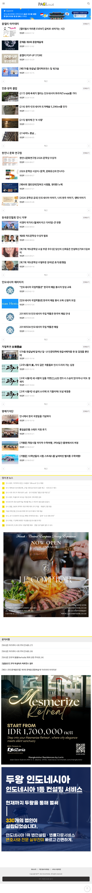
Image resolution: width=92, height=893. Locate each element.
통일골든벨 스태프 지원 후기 (33, 430)
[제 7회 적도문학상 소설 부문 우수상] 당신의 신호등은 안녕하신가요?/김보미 (55, 251)
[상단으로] (87, 889)
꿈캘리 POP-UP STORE (31, 55)
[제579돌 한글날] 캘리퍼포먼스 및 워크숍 (39, 69)
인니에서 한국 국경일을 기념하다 (35, 416)
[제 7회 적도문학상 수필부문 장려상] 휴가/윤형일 (43, 262)
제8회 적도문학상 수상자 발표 (34, 236)
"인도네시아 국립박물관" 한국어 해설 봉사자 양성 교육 (45, 287)
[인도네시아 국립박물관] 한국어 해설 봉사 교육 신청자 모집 (47, 300)
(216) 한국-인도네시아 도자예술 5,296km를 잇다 (43, 107)
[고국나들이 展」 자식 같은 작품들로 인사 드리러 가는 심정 (47, 365)
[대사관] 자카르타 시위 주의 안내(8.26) (17, 651)
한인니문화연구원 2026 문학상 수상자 (38, 158)
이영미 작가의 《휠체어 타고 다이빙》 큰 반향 (40, 222)
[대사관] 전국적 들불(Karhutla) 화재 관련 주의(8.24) (23, 657)
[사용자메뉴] (88, 3)
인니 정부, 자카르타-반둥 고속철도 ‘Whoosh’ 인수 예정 (23, 483)
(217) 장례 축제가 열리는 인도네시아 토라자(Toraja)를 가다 (48, 93)
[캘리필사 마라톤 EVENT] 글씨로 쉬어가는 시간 (42, 29)
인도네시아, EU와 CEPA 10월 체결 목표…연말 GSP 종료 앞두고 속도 (27, 525)
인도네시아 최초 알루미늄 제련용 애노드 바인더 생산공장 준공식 (26, 502)
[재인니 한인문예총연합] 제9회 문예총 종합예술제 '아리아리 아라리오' (29, 670)
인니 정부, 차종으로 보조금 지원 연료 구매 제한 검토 (22, 497)
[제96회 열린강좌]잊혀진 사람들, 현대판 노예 (41, 184)
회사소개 (33, 869)
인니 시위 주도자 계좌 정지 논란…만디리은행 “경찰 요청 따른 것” (26, 492)
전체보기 (86, 24)
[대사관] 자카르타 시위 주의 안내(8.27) (17, 645)
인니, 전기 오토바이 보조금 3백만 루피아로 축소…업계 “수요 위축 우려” (29, 516)
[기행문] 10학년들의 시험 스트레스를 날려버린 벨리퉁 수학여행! (50, 456)
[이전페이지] (3, 81)
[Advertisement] (46, 628)
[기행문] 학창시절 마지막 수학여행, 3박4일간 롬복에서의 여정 (49, 443)
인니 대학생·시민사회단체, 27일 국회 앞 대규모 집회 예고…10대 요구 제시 (29, 488)
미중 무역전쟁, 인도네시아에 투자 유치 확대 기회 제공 (22, 511)
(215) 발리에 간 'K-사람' (31, 120)
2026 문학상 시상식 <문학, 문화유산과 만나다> (42, 171)
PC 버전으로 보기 (46, 879)
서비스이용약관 (56, 869)
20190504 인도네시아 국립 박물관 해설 (39, 327)
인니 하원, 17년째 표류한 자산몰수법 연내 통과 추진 (22, 520)
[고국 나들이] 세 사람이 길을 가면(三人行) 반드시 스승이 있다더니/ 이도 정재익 (55, 380)
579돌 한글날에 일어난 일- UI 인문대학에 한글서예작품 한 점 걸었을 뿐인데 (54, 353)
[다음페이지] (88, 81)
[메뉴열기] (3, 3)
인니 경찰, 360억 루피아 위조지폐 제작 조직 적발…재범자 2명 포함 (27, 506)
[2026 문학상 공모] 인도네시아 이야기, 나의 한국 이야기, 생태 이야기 (53, 198)
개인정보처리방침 (44, 869)
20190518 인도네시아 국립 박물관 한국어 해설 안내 (45, 314)
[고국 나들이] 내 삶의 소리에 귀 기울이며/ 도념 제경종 (45, 391)
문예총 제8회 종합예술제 (31, 42)
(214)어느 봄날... (28, 133)
